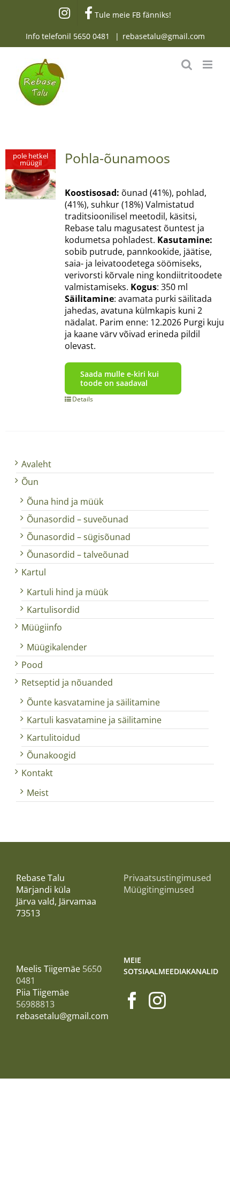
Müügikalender (57, 647)
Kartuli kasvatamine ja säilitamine (94, 720)
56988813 (35, 1004)
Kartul (33, 572)
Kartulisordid (53, 610)
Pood (32, 665)
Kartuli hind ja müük (67, 592)
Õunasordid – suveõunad (77, 519)
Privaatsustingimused (167, 878)
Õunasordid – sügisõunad (79, 537)
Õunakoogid (51, 755)
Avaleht (36, 464)
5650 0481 (92, 36)
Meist (38, 793)
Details (82, 399)
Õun (30, 482)
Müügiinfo (41, 627)
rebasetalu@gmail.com (163, 36)
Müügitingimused (159, 889)
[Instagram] (157, 1000)
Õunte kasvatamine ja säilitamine (93, 702)
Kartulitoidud (53, 737)
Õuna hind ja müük (65, 501)
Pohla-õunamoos (117, 158)
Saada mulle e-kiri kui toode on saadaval (119, 378)
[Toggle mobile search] (186, 64)
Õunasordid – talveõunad (78, 554)
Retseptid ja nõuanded (67, 682)
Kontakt (37, 773)
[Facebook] (132, 1000)
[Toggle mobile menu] (208, 64)
